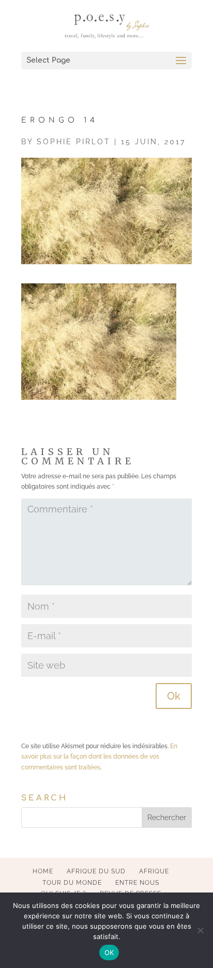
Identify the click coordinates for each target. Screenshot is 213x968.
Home (43, 871)
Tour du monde (72, 882)
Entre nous (137, 882)
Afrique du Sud (96, 871)
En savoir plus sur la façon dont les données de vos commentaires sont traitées (99, 757)
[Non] (200, 930)
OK (109, 952)
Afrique (154, 871)
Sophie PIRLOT (74, 142)
